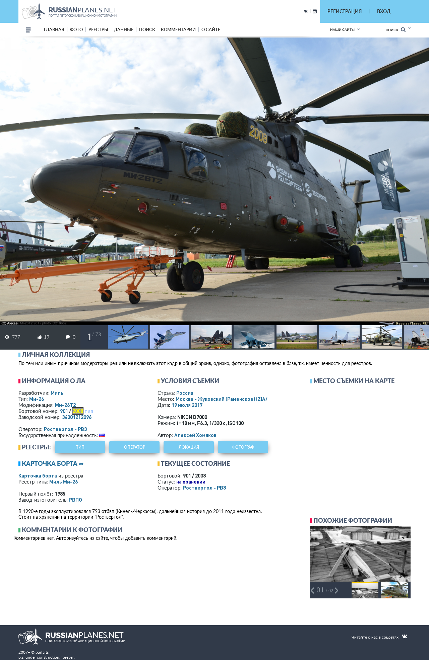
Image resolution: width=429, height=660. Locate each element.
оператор (134, 447)
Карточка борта (37, 475)
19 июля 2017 (187, 405)
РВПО (75, 500)
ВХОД (383, 11)
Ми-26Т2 (65, 405)
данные (123, 29)
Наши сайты (342, 29)
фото (76, 29)
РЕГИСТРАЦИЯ (344, 11)
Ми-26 (36, 399)
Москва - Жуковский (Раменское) (230, 399)
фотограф (243, 447)
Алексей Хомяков (195, 435)
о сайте (210, 29)
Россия (184, 393)
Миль (57, 393)
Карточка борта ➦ (53, 463)
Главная (54, 29)
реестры (98, 29)
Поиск (393, 30)
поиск (147, 29)
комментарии (178, 29)
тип (88, 411)
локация (189, 447)
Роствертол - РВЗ (65, 429)
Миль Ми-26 (63, 482)
